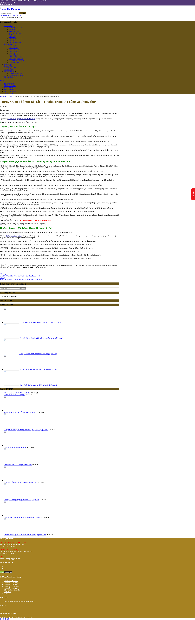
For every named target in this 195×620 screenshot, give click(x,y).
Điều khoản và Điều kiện (12, 590)
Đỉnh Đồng (12, 29)
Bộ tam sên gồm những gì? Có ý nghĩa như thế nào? (21, 482)
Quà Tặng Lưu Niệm (11, 68)
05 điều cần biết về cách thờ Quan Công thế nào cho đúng (38, 369)
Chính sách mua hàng (11, 584)
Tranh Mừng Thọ (14, 51)
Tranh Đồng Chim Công (16, 59)
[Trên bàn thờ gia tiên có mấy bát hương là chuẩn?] (11, 410)
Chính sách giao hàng (11, 582)
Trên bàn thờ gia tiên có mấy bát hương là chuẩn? (20, 412)
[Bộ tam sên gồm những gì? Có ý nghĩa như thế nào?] (11, 480)
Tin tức (10, 96)
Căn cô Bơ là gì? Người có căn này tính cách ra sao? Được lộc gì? (40, 322)
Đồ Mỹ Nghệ (8, 70)
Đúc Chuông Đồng (15, 42)
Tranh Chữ (12, 46)
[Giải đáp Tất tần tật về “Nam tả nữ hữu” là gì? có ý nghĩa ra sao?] (11, 533)
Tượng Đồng (8, 66)
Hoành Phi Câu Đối (15, 31)
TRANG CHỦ (9, 84)
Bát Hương (12, 35)
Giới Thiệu (7, 592)
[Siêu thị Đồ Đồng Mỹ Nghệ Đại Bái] (10, 9)
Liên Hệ (6, 593)
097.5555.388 (4, 619)
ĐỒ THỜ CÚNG (10, 86)
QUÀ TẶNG (8, 93)
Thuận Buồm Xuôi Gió (16, 60)
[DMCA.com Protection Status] (6, 573)
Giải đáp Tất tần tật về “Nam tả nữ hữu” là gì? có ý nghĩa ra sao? (25, 535)
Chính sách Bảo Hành (11, 581)
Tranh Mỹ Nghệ (14, 49)
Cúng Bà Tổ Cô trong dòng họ (14, 395)
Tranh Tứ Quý (13, 48)
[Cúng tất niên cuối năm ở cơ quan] (11, 445)
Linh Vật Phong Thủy (16, 73)
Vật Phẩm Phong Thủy (16, 75)
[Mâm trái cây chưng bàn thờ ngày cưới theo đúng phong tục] (11, 515)
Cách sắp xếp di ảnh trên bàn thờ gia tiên (17, 393)
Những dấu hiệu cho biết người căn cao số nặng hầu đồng (38, 354)
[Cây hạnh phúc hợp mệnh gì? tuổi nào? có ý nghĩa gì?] (11, 498)
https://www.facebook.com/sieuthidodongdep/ (19, 601)
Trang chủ (3, 96)
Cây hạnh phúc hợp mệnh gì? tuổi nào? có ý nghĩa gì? (21, 500)
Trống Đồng (8, 64)
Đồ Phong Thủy (9, 71)
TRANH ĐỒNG (9, 87)
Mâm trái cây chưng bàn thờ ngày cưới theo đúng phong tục (23, 517)
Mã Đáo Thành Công (15, 57)
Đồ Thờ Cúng (8, 26)
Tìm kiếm (22, 13)
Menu (2, 80)
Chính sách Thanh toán (11, 586)
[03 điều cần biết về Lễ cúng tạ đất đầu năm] (11, 463)
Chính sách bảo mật (10, 588)
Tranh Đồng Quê (14, 55)
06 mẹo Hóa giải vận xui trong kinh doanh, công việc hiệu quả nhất (26, 430)
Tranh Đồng (8, 44)
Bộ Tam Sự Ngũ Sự (15, 27)
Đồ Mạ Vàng (8, 77)
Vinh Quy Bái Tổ (14, 62)
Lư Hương (12, 37)
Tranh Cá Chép (13, 53)
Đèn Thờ (11, 40)
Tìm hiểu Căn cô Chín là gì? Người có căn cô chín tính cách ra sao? (41, 338)
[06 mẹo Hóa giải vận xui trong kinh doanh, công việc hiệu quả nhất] (11, 428)
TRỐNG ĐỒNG (9, 89)
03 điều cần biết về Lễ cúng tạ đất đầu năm (18, 465)
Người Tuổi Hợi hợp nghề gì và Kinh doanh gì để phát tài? (38, 385)
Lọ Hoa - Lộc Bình (15, 33)
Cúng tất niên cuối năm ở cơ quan (15, 447)
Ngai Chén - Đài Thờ (15, 38)
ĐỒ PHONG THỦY (11, 91)
